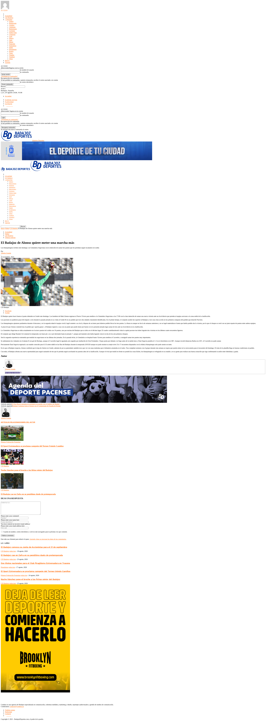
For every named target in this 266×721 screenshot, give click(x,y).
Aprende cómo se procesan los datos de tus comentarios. (48, 539)
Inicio (3, 228)
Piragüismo (13, 49)
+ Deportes (8, 19)
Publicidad (9, 102)
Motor (11, 42)
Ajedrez (11, 25)
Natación (12, 44)
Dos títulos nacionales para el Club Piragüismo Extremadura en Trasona (35, 563)
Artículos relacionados (11, 422)
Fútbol (11, 21)
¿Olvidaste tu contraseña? (9, 76)
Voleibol (12, 57)
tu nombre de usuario (27, 70)
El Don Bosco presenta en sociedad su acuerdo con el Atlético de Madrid (35, 404)
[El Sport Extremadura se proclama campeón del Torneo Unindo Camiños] (12, 440)
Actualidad (8, 16)
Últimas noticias (10, 237)
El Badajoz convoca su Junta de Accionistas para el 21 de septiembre (34, 547)
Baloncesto (12, 23)
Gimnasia (12, 34)
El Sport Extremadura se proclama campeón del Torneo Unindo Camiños (32, 446)
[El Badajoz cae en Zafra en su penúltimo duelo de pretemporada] (12, 488)
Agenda (7, 62)
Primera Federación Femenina (10, 442)
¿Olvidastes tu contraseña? (9, 119)
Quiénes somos (11, 100)
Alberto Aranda (6, 253)
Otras (11, 59)
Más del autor (28, 422)
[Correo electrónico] (21, 373)
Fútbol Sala (13, 33)
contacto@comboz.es (17, 706)
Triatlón (11, 55)
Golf (10, 36)
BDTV (7, 61)
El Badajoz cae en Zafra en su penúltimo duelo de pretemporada (28, 494)
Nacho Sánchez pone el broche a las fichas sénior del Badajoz (27, 470)
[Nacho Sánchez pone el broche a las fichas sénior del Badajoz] (12, 464)
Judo (10, 40)
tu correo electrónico (26, 82)
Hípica (11, 38)
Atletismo (12, 27)
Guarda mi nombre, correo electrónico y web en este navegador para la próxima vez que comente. (35, 532)
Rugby (11, 51)
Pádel (11, 47)
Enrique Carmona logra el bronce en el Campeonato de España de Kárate (36, 406)
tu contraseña (24, 72)
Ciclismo (12, 31)
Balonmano (13, 29)
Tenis (11, 53)
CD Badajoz (9, 18)
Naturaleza (12, 46)
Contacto (8, 104)
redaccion (12, 551)
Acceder (8, 96)
